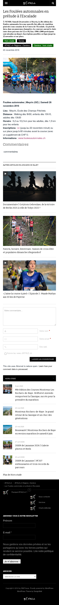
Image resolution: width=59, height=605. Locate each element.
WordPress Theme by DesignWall (29, 591)
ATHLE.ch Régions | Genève (17, 45)
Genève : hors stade (43, 45)
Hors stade (9, 40)
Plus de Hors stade (12, 475)
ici (18, 127)
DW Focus (29, 3)
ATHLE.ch (29, 599)
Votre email (44, 338)
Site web (43, 346)
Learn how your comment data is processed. (27, 368)
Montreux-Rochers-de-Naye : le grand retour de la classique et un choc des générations (34, 415)
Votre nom (43, 330)
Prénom (7, 520)
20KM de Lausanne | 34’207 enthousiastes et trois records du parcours (32, 464)
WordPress (49, 588)
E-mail (7, 532)
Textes (21, 40)
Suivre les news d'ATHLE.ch (19, 353)
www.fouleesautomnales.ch (31, 138)
